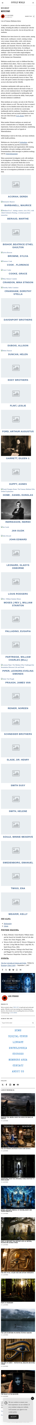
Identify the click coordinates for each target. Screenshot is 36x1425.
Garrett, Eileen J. (18, 458)
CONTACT (18, 1066)
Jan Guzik (18, 530)
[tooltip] (2, 969)
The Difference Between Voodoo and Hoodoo (15, 1148)
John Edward (18, 539)
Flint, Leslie (18, 405)
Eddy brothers (18, 380)
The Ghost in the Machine (9, 1394)
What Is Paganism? (7, 1302)
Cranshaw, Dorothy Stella (18, 292)
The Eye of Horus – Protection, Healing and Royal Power (18, 1363)
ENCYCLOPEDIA (18, 1048)
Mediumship (5, 8)
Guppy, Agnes (18, 484)
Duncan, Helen (18, 354)
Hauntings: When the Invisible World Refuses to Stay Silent (18, 1179)
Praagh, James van (18, 682)
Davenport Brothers (18, 320)
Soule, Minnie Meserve (18, 837)
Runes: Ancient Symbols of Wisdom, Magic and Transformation (16, 1211)
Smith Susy (18, 785)
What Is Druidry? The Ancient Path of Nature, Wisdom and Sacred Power (16, 1242)
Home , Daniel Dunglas (18, 495)
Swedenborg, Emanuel (18, 862)
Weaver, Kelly (18, 914)
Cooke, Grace (18, 273)
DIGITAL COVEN (18, 1036)
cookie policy (12, 1412)
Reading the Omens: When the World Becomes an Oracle (17, 1118)
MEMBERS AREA (18, 1060)
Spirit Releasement (12, 154)
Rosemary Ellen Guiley (8, 965)
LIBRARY (18, 1042)
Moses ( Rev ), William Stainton (18, 604)
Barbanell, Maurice (18, 205)
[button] (33, 1023)
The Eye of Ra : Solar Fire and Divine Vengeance (17, 1272)
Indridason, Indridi (18, 522)
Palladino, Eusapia (18, 631)
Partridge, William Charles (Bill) (18, 658)
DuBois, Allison (18, 345)
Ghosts (6, 926)
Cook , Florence (18, 265)
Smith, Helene (18, 811)
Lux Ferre (10, 15)
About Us (18, 1071)
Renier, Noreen (18, 708)
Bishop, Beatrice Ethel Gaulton (18, 246)
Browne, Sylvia (18, 256)
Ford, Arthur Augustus (18, 431)
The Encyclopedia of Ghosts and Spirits (13, 963)
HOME (18, 1030)
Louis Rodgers (18, 594)
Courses (18, 1054)
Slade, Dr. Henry (18, 759)
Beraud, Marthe (18, 218)
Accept (13, 1417)
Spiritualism (23, 142)
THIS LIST (16, 1007)
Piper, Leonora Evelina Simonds (18, 672)
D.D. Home (20, 116)
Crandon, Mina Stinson (18, 282)
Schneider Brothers (18, 734)
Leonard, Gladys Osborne (18, 566)
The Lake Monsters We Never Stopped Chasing (16, 1333)
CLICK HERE (13, 1012)
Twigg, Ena (18, 888)
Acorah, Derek (18, 196)
